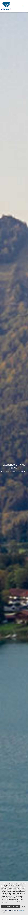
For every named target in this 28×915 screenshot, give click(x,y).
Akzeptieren (15, 906)
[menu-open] (23, 6)
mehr (23, 906)
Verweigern (6, 906)
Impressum (10, 912)
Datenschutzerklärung (16, 912)
